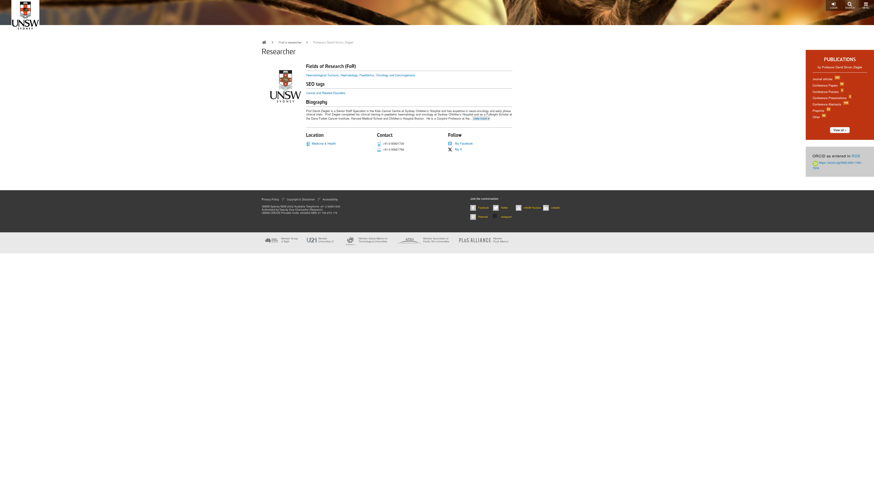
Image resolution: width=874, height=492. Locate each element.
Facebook (483, 207)
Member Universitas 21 (326, 240)
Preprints (821, 110)
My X (458, 149)
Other (819, 117)
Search (850, 7)
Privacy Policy (270, 199)
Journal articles (826, 79)
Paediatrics (366, 75)
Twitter (504, 207)
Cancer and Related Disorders (326, 93)
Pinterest (483, 216)
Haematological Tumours (322, 75)
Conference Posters (827, 92)
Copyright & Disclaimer (301, 199)
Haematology (349, 75)
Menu (866, 7)
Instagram (506, 216)
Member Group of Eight (289, 240)
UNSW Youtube (532, 207)
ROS (856, 156)
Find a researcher (290, 42)
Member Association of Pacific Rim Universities (436, 240)
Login (833, 7)
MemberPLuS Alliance (500, 240)
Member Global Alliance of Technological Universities (373, 240)
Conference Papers (828, 85)
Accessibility (330, 199)
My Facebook (464, 143)
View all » (839, 130)
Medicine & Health (324, 143)
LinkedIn (555, 207)
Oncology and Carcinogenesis (395, 75)
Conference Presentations (831, 98)
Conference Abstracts (830, 104)
